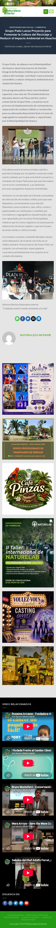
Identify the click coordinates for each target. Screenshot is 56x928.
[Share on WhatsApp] (17, 318)
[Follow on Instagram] (10, 903)
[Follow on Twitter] (15, 903)
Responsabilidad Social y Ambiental (28, 27)
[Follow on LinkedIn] (21, 903)
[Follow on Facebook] (5, 903)
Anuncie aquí (28, 919)
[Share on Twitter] (28, 318)
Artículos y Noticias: (37, 915)
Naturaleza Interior (41, 46)
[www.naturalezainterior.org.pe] (18, 11)
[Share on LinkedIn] (38, 318)
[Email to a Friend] (33, 318)
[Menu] (45, 11)
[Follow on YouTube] (26, 903)
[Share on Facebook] (22, 318)
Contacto (46, 917)
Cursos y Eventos (30, 917)
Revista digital (11, 917)
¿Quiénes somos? (15, 915)
